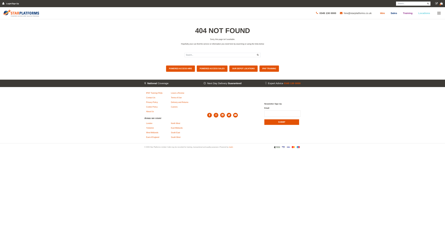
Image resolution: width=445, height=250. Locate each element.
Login (8, 4)
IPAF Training (269, 69)
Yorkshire (150, 128)
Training (408, 13)
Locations (424, 13)
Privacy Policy (152, 102)
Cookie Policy (152, 107)
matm (231, 147)
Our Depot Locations (243, 69)
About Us (150, 111)
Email (266, 108)
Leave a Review (177, 93)
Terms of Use (176, 98)
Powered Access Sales (212, 69)
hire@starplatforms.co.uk (358, 13)
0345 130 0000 (327, 13)
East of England (152, 137)
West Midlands (152, 133)
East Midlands (177, 128)
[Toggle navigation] (439, 13)
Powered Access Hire (180, 69)
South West (175, 137)
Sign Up (15, 4)
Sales (394, 13)
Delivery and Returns (179, 102)
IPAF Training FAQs (154, 93)
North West (175, 123)
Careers (174, 107)
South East (175, 133)
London (149, 123)
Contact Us (150, 98)
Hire (382, 13)
